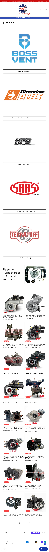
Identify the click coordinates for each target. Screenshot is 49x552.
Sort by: (26, 291)
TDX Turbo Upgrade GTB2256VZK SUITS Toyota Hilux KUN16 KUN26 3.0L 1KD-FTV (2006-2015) (13, 400)
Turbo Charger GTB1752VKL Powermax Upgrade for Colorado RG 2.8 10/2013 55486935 (35, 316)
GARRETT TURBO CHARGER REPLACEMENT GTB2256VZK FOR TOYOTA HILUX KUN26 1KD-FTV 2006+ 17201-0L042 (13, 316)
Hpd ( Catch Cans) (23, 164)
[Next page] (29, 522)
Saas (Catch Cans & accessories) (23, 211)
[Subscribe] (24, 532)
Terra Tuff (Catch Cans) (24, 258)
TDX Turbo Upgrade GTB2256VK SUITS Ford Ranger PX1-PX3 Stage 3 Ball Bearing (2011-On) (35, 515)
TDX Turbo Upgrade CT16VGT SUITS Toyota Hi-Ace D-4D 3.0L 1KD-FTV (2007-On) (13, 373)
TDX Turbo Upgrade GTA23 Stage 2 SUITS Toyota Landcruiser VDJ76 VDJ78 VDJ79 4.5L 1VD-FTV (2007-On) (35, 428)
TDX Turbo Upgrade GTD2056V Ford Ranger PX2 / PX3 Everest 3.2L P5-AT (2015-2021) (13, 515)
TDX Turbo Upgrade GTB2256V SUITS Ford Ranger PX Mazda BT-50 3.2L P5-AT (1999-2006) (12, 486)
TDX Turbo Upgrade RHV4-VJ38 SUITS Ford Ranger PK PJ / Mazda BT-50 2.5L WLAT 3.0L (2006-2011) (34, 457)
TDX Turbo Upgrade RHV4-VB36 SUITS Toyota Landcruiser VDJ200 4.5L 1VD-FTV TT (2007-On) (13, 428)
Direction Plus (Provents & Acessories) (23, 118)
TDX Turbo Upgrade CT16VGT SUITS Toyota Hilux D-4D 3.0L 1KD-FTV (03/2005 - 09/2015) (35, 373)
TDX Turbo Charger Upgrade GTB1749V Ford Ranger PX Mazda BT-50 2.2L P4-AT (34, 486)
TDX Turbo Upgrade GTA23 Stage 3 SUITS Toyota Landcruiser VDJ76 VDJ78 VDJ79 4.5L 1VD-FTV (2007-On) (13, 457)
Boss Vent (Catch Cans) (24, 71)
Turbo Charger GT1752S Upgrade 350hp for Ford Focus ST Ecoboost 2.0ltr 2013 (13, 345)
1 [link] (19, 522)
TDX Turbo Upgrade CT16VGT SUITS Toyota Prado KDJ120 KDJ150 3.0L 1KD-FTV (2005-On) (35, 345)
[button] (2, 9)
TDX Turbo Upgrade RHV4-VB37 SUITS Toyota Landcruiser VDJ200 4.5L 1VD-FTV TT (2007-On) (35, 400)
